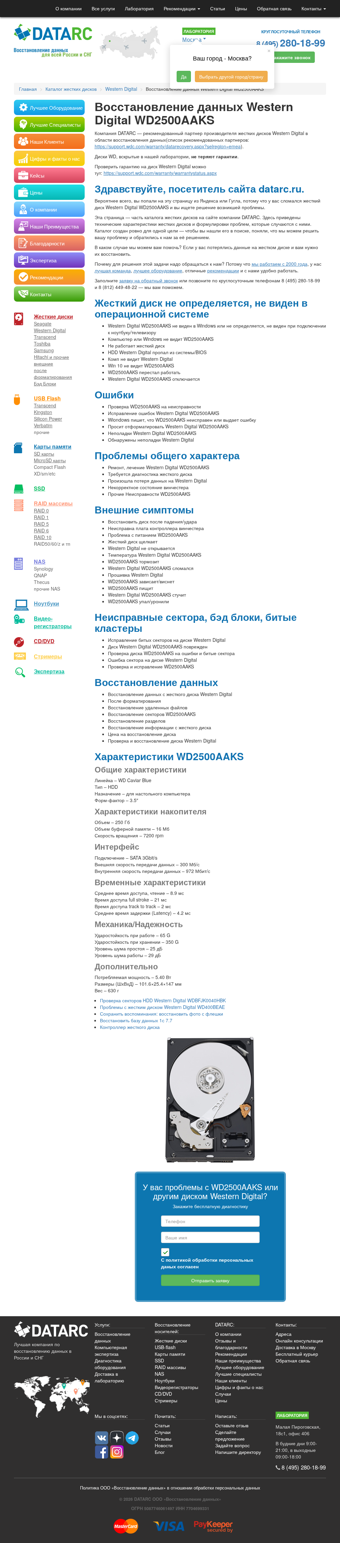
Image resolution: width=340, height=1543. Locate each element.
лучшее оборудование (157, 270)
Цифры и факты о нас (239, 1387)
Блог (160, 1452)
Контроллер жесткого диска (130, 1027)
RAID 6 (41, 530)
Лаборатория (139, 8)
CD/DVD (44, 641)
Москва (192, 39)
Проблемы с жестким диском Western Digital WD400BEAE (162, 1007)
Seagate (42, 323)
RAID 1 (41, 517)
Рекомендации (180, 8)
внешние (43, 363)
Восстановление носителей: (173, 1327)
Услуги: (102, 1324)
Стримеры (48, 656)
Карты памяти (52, 446)
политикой (178, 1259)
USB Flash (47, 398)
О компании (68, 8)
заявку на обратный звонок (148, 280)
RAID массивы (53, 503)
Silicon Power (48, 418)
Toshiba (42, 343)
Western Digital (50, 330)
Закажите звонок (290, 57)
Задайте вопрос (232, 1445)
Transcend (45, 337)
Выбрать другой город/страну (231, 76)
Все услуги (103, 8)
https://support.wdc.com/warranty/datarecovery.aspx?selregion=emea (168, 146)
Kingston (43, 412)
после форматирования (53, 373)
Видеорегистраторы (176, 1387)
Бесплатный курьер (297, 1353)
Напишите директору (238, 1452)
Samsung (44, 350)
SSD (39, 488)
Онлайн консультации (299, 1340)
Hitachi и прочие (51, 356)
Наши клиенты (231, 1380)
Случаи (223, 1393)
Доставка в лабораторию (109, 1377)
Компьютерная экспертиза (111, 1350)
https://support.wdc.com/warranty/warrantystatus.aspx (160, 173)
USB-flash (165, 1347)
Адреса (284, 1334)
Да (184, 76)
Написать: (226, 1416)
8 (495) (290, 42)
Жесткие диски (53, 316)
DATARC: (224, 1324)
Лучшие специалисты (238, 1373)
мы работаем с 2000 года (279, 263)
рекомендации (223, 270)
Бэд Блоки (45, 383)
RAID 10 (42, 537)
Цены (241, 8)
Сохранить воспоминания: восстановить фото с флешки (161, 1013)
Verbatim (43, 425)
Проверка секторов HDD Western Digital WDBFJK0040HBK (163, 1000)
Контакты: (286, 1324)
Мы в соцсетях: (111, 1416)
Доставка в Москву (296, 1347)
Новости (164, 1445)
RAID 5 (41, 523)
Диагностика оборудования (110, 1363)
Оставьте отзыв (231, 1425)
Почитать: (165, 1416)
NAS (39, 561)
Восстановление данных (112, 1337)
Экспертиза (49, 671)
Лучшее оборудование (239, 1367)
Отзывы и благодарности (231, 1343)
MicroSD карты (50, 460)
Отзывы (163, 1438)
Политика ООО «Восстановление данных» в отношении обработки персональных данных (170, 1488)
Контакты (312, 8)
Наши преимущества (238, 1360)
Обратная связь (274, 8)
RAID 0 (41, 510)
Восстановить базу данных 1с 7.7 (136, 1020)
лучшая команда (113, 270)
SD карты (44, 453)
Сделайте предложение (230, 1435)
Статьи (217, 8)
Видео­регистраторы (53, 622)
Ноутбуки (46, 603)
